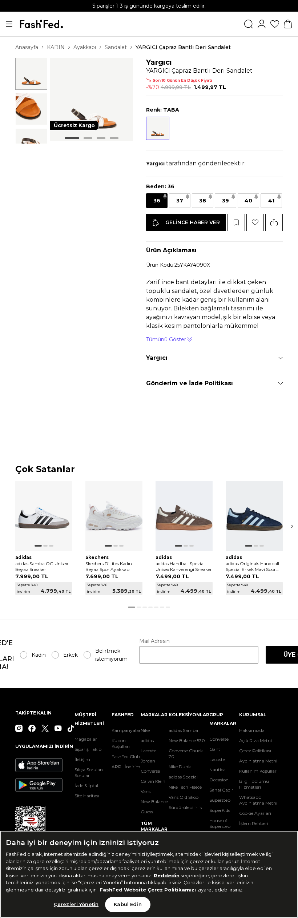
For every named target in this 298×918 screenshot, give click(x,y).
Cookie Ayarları (255, 813)
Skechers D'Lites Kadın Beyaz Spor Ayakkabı (108, 566)
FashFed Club (126, 756)
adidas (147, 740)
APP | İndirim (126, 766)
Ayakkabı (84, 47)
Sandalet (116, 47)
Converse (150, 771)
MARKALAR (154, 714)
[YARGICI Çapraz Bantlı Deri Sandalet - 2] (31, 109)
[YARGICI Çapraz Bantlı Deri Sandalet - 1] (31, 74)
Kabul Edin (127, 904)
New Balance (154, 801)
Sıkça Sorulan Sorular (88, 772)
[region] (149, 874)
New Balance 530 (187, 740)
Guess (147, 811)
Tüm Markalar (154, 826)
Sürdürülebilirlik (185, 807)
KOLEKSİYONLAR (189, 714)
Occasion (219, 779)
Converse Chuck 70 (186, 753)
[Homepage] (41, 24)
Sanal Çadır (221, 790)
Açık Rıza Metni (255, 740)
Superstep (219, 800)
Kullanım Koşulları (258, 771)
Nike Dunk (180, 766)
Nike (145, 730)
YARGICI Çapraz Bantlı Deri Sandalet (183, 47)
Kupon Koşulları (121, 743)
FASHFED (123, 714)
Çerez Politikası (255, 750)
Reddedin (167, 875)
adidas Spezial (183, 777)
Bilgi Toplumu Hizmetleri (254, 784)
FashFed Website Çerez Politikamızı (148, 890)
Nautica (217, 769)
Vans (145, 791)
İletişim (82, 759)
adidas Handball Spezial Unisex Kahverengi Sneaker (184, 566)
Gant (214, 749)
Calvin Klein (153, 781)
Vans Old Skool (184, 797)
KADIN (56, 47)
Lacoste (148, 750)
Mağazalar (85, 739)
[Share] (274, 222)
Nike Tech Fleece (185, 787)
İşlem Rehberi (253, 823)
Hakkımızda (252, 730)
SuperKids (219, 810)
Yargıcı (159, 62)
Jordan (148, 761)
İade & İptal (86, 785)
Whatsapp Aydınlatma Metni (258, 800)
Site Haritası (86, 795)
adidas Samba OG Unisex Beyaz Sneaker (41, 566)
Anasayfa (26, 47)
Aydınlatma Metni (258, 761)
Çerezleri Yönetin (76, 904)
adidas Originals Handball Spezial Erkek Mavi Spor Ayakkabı (252, 567)
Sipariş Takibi (88, 749)
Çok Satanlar (45, 469)
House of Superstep (219, 823)
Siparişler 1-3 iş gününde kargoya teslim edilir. (149, 6)
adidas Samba (183, 730)
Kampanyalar (126, 730)
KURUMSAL (252, 714)
